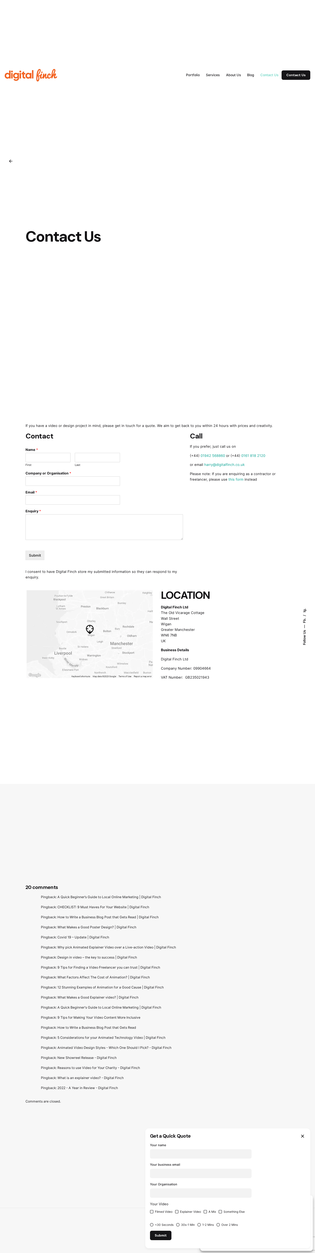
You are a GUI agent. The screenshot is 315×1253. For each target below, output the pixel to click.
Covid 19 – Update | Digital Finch (83, 937)
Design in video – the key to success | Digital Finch (97, 957)
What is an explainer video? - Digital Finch (90, 1078)
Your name (158, 1145)
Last (77, 465)
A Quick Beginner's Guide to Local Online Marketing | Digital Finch (109, 1007)
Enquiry (33, 511)
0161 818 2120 (252, 455)
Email (31, 492)
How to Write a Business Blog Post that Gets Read (96, 1028)
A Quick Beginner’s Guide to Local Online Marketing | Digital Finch (109, 897)
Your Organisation (163, 1184)
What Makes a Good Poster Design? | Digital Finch (96, 927)
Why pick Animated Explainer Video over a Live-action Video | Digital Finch (116, 947)
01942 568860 (213, 455)
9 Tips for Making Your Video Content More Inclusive (98, 1017)
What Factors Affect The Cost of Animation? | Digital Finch (103, 977)
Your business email (165, 1164)
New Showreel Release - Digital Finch (87, 1058)
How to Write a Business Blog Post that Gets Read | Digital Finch (108, 917)
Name (32, 449)
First (29, 465)
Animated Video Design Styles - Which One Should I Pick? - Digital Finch (114, 1048)
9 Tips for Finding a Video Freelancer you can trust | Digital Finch (108, 967)
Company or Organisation (48, 473)
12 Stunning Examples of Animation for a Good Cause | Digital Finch (110, 987)
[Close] (302, 1136)
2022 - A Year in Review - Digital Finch (87, 1088)
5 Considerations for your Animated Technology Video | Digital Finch (111, 1038)
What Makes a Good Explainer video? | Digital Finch (97, 997)
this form (235, 479)
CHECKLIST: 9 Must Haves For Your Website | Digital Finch (103, 907)
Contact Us (296, 75)
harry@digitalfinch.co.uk (224, 464)
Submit (35, 555)
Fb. (304, 620)
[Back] (11, 161)
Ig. (304, 610)
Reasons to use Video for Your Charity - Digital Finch (98, 1068)
